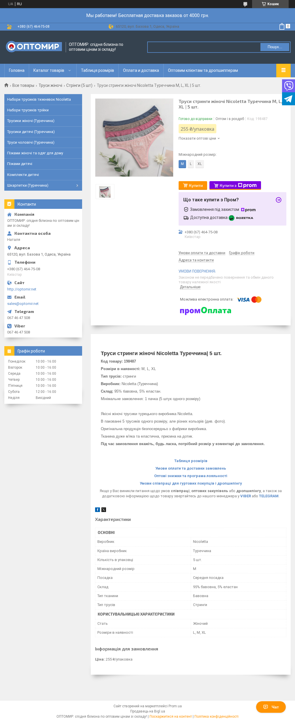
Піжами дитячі (19, 164)
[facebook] (97, 511)
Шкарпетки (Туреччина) (27, 185)
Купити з (228, 185)
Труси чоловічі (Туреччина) (30, 142)
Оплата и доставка (141, 70)
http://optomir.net (21, 289)
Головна (16, 70)
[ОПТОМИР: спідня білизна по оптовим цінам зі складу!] (33, 47)
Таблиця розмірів (97, 70)
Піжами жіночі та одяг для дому (35, 153)
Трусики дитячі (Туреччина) (31, 132)
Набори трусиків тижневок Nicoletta (39, 99)
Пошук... (275, 47)
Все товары (23, 85)
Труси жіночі (50, 85)
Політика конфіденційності (216, 717)
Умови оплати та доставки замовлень (190, 468)
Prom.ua (175, 706)
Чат (275, 707)
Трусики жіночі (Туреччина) (30, 121)
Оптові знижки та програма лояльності (190, 476)
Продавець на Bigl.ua (147, 711)
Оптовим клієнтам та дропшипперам (203, 70)
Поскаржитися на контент (171, 717)
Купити (196, 185)
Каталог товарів (48, 70)
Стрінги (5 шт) (79, 85)
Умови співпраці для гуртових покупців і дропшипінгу (191, 483)
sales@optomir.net (23, 303)
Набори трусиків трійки (28, 110)
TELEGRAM (269, 496)
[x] (103, 511)
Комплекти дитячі (23, 174)
